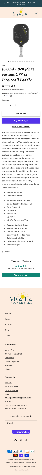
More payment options (21, 126)
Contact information (22, 470)
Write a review (21, 275)
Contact (8, 335)
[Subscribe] (34, 423)
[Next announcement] (37, 3)
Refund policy (19, 462)
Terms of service (15, 466)
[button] (5, 12)
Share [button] (7, 252)
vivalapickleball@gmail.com (18, 398)
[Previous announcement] (4, 3)
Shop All (8, 324)
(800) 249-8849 (11, 387)
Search (8, 313)
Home (7, 319)
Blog (7, 330)
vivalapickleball (19, 459)
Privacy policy (31, 462)
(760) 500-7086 (11, 390)
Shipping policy (29, 466)
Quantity (5, 100)
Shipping (5, 89)
